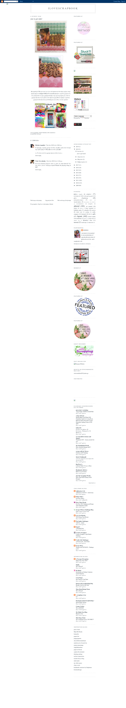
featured (84, 214)
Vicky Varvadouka (40, 161)
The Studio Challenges (82, 521)
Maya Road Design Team (83, 589)
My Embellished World (82, 445)
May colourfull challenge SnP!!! (83, 447)
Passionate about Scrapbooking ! (85, 601)
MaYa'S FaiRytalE (81, 457)
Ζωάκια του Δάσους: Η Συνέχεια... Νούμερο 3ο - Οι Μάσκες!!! (83, 431)
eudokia (85, 230)
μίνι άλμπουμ (81, 198)
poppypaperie (77, 638)
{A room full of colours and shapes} (83, 437)
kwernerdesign (78, 670)
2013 (77, 175)
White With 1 (79, 497)
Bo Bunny (78, 570)
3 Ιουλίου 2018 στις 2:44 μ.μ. (54, 161)
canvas (93, 210)
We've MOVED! (80, 608)
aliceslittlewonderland (80, 641)
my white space (78, 663)
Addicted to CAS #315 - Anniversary (84, 492)
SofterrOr (78, 428)
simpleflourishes (78, 647)
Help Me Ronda (78, 632)
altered (76, 206)
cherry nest (79, 212)
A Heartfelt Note (80, 528)
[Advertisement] (83, 134)
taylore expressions (79, 656)
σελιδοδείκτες (80, 204)
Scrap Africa (79, 546)
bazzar (81, 208)
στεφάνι (90, 204)
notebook (79, 218)
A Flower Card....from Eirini (82, 541)
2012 (77, 178)
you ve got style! (36, 19)
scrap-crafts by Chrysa (82, 451)
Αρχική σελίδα (49, 200)
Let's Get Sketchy (81, 515)
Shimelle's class (87, 220)
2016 (77, 167)
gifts (94, 214)
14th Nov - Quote (80, 523)
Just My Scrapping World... (83, 476)
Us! (77, 596)
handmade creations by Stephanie (83, 667)
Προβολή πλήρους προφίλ (82, 243)
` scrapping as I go (81, 595)
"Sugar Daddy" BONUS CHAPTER (84, 411)
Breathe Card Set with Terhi (82, 585)
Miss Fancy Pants (80, 618)
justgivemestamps (78, 645)
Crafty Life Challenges (82, 540)
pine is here (77, 629)
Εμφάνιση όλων (92, 483)
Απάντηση (38, 155)
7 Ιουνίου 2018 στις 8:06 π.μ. (54, 145)
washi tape (84, 222)
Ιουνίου (79, 151)
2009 (77, 185)
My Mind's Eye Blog (81, 612)
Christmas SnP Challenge (82, 453)
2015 (77, 170)
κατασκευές (77, 196)
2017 (77, 165)
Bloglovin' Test (79, 613)
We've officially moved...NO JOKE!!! (85, 619)
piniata (85, 218)
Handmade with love (81, 470)
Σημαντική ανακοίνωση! (82, 511)
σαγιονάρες (86, 202)
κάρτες (89, 194)
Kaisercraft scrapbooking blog (84, 583)
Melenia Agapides (40, 145)
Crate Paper (79, 578)
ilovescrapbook (63, 8)
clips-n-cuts (77, 665)
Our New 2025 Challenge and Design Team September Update (85, 504)
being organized (89, 208)
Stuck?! (78, 527)
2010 (77, 183)
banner (75, 208)
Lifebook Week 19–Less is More (83, 466)
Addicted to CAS (80, 491)
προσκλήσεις (77, 202)
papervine (76, 636)
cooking (87, 212)
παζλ (91, 200)
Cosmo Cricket (80, 606)
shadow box (77, 220)
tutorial (76, 222)
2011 (77, 180)
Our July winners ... (80, 498)
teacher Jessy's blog (79, 658)
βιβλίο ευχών (78, 194)
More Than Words (81, 502)
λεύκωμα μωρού (88, 196)
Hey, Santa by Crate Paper (82, 579)
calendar (86, 210)
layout (39, 134)
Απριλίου (80, 157)
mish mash (76, 661)
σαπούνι (93, 202)
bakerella (76, 634)
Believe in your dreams (81, 471)
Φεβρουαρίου (81, 162)
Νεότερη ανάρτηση (36, 200)
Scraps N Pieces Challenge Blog (84, 510)
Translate (86, 118)
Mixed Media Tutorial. (81, 602)
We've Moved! (79, 566)
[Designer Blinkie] (79, 364)
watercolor (90, 222)
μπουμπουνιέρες (78, 200)
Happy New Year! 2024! (82, 560)
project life (91, 218)
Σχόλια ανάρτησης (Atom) (45, 204)
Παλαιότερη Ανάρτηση (64, 200)
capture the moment (79, 652)
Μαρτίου (80, 159)
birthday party (78, 210)
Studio (77, 565)
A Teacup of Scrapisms (82, 559)
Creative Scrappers (81, 532)
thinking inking (78, 654)
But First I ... (79, 464)
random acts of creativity (80, 643)
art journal (89, 206)
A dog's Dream (80, 416)
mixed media (91, 216)
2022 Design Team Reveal (82, 517)
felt (89, 214)
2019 (77, 146)
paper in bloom (78, 649)
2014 (77, 173)
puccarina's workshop (82, 410)
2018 (77, 149)
